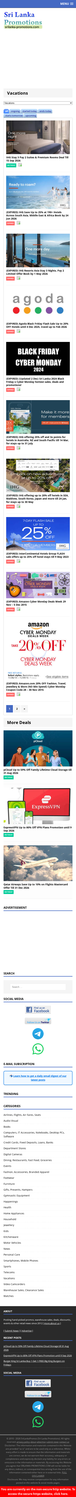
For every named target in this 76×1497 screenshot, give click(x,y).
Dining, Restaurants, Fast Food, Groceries (28, 1160)
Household (10, 1219)
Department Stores (15, 1148)
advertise (41, 1441)
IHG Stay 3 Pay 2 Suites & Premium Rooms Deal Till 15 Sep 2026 (37, 159)
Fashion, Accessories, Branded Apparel (26, 1172)
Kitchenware (11, 1237)
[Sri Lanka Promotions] (38, 20)
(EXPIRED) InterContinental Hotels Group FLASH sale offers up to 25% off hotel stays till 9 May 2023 (37, 555)
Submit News (12, 1330)
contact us (64, 1441)
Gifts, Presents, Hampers (18, 1189)
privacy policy (23, 1441)
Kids (6, 1231)
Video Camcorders (14, 1284)
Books (7, 1126)
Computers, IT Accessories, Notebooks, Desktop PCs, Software (34, 1134)
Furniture (9, 1184)
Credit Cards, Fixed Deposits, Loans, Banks (28, 1142)
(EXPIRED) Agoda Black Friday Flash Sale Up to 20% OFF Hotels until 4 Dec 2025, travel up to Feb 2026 (37, 325)
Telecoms (9, 1272)
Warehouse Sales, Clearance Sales (24, 1290)
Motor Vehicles (12, 1242)
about (33, 1441)
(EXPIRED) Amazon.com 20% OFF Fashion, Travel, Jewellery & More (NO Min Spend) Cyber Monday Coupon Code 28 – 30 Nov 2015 (36, 686)
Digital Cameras (13, 1154)
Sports (7, 1266)
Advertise (27, 1330)
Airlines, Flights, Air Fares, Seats (22, 1115)
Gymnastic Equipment (17, 1195)
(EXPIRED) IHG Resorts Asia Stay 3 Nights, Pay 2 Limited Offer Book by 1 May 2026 (35, 272)
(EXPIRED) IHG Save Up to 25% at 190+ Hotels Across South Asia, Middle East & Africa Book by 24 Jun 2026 (37, 215)
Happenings (11, 1201)
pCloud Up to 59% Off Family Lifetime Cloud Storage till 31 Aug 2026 (38, 771)
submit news (52, 1441)
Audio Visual (11, 1120)
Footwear (9, 1177)
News (7, 1248)
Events (7, 1166)
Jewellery (9, 1225)
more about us (52, 1323)
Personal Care (12, 1254)
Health (7, 1207)
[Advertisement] (38, 59)
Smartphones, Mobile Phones (21, 1260)
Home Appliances (14, 1213)
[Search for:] (38, 987)
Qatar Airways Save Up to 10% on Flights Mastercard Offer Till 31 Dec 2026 (36, 886)
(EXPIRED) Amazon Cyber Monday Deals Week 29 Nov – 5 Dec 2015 (36, 603)
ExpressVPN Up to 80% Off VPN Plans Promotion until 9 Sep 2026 (38, 829)
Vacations (9, 1278)
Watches (9, 1296)
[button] (67, 4)
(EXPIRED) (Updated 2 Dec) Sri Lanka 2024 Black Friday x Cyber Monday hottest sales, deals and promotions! (35, 382)
